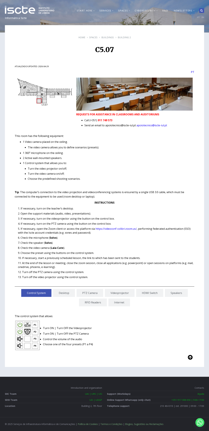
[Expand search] (201, 10)
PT (198, 17)
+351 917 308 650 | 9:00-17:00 (187, 399)
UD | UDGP (95, 399)
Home (81, 37)
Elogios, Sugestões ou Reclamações (144, 424)
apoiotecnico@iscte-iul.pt (152, 125)
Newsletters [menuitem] (183, 10)
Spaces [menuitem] (123, 10)
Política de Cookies (88, 424)
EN (203, 17)
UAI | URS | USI (93, 393)
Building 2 (124, 37)
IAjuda (200, 393)
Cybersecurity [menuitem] (145, 10)
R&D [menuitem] (165, 10)
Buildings (107, 37)
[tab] (36, 293)
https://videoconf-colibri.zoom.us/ (116, 229)
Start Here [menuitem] (85, 10)
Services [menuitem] (105, 10)
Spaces (93, 37)
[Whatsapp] (199, 422)
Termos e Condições (111, 424)
